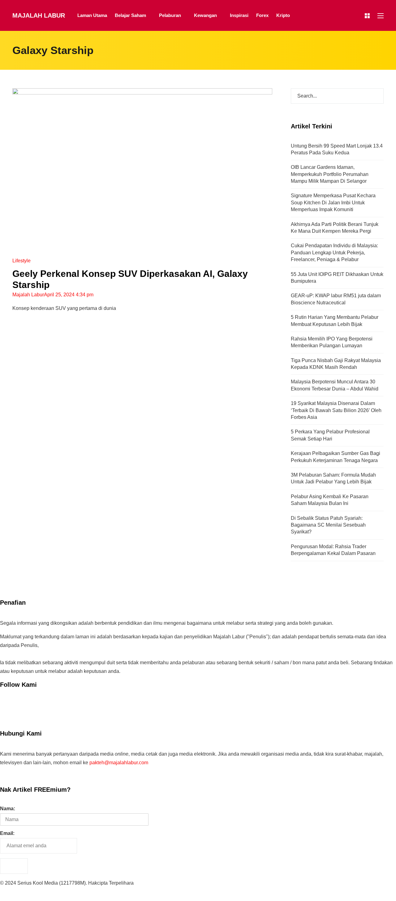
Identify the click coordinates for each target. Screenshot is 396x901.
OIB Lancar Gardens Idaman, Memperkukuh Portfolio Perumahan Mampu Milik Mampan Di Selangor (329, 174)
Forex (262, 15)
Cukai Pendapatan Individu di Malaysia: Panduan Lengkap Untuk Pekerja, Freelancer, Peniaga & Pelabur (334, 252)
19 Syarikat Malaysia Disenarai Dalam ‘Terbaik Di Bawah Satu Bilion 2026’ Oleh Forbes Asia (336, 410)
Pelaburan (170, 15)
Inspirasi (239, 15)
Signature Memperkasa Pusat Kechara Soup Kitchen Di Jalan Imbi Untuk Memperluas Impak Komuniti (333, 202)
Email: (7, 833)
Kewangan (205, 15)
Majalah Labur (38, 15)
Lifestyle (21, 260)
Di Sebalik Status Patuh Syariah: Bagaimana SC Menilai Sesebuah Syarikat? (328, 525)
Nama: (7, 808)
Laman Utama (92, 15)
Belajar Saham (130, 15)
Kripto (283, 15)
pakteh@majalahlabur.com (118, 762)
